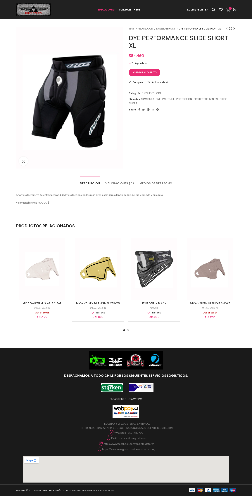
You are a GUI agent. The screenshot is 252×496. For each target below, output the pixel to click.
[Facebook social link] (139, 109)
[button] (98, 272)
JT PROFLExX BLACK (153, 303)
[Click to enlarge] (23, 161)
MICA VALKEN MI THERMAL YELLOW (98, 303)
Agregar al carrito (144, 72)
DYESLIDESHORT (166, 28)
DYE (158, 99)
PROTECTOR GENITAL (206, 99)
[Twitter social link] (143, 109)
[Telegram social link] (157, 109)
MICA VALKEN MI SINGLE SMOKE (210, 303)
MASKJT (154, 307)
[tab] (90, 181)
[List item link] (126, 433)
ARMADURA (147, 99)
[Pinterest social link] (148, 109)
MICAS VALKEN (42, 307)
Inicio (132, 28)
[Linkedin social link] (153, 109)
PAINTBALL (168, 99)
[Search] (213, 9)
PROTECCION (145, 28)
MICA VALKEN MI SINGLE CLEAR (42, 303)
